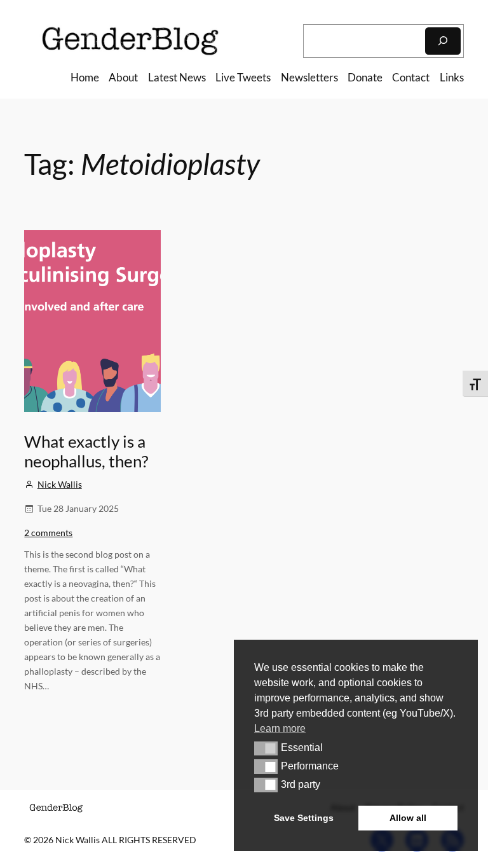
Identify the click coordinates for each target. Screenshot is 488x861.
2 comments (48, 532)
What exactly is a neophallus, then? (86, 451)
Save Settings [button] (304, 818)
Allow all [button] (408, 818)
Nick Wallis (59, 484)
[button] (266, 748)
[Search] (443, 41)
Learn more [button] (280, 728)
